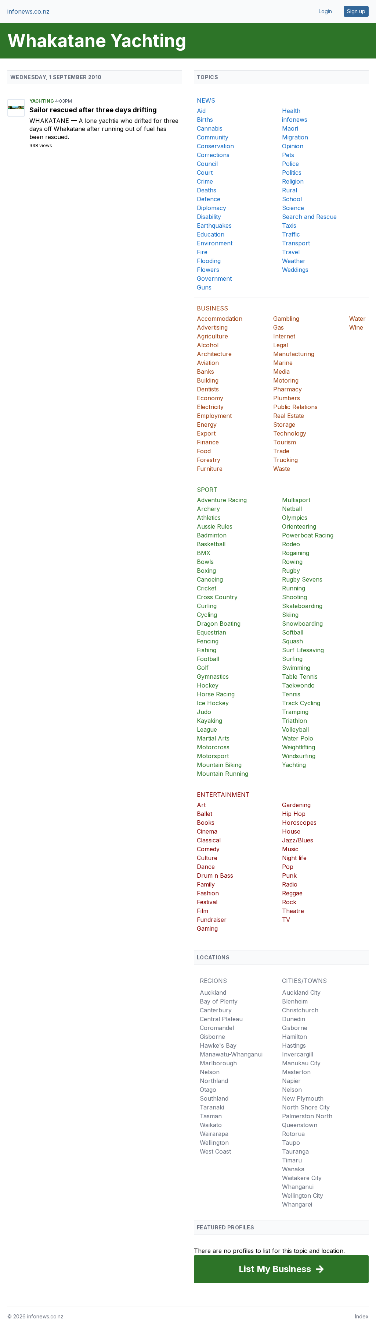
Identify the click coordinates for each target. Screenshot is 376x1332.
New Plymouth (302, 1098)
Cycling (207, 614)
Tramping (295, 711)
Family (206, 884)
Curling (207, 606)
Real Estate (288, 415)
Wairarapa (214, 1133)
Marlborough (218, 1063)
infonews (294, 119)
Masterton (296, 1072)
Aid (201, 110)
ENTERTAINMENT (223, 794)
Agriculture (212, 336)
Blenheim (295, 1001)
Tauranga (295, 1151)
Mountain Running (222, 773)
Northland (214, 1080)
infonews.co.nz (28, 11)
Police (290, 163)
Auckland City (301, 992)
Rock (289, 902)
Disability (209, 216)
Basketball (211, 544)
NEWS (206, 100)
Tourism (284, 442)
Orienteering (299, 526)
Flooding (209, 260)
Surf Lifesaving (303, 650)
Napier (291, 1080)
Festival (207, 902)
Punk (289, 875)
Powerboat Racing (307, 535)
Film (202, 910)
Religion (293, 181)
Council (207, 163)
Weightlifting (298, 747)
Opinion (292, 146)
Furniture (210, 468)
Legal (280, 345)
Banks (205, 371)
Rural (289, 190)
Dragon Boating (219, 623)
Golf (203, 667)
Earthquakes (214, 225)
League (207, 729)
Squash (292, 641)
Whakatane (50, 120)
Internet (284, 336)
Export (206, 433)
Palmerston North (307, 1116)
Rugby (291, 570)
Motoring (286, 380)
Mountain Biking (219, 764)
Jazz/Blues (297, 840)
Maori (290, 128)
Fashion (208, 893)
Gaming (207, 928)
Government (214, 278)
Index (362, 1316)
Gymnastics (213, 676)
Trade (281, 451)
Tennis (291, 694)
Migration (295, 137)
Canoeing (210, 579)
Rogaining (295, 553)
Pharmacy (287, 389)
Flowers (208, 269)
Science (293, 208)
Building (207, 380)
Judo (204, 711)
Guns (204, 287)
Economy (210, 398)
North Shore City (306, 1107)
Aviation (208, 362)
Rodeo (291, 544)
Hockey (207, 685)
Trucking (285, 459)
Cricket (206, 588)
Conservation (215, 146)
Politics (291, 172)
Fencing (207, 641)
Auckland (213, 992)
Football (208, 659)
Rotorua (293, 1133)
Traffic (291, 234)
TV (286, 919)
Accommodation (219, 318)
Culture (207, 858)
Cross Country (217, 597)
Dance (206, 866)
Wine (356, 327)
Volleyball (295, 729)
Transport (296, 243)
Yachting (42, 101)
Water (357, 318)
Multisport (296, 500)
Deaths (206, 190)
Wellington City (302, 1195)
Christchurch (300, 1010)
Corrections (213, 155)
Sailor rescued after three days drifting (93, 110)
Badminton (212, 535)
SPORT (207, 489)
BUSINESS (212, 308)
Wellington (214, 1142)
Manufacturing (293, 354)
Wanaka (293, 1169)
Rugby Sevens (302, 579)
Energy (207, 424)
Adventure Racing (222, 500)
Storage (284, 424)
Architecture (214, 354)
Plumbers (286, 398)
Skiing (290, 614)
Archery (208, 508)
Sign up (356, 11)
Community (212, 137)
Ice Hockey (213, 703)
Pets (288, 155)
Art (201, 805)
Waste (281, 468)
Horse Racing (216, 694)
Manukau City (301, 1063)
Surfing (292, 659)
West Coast (215, 1151)
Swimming (296, 667)
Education (210, 234)
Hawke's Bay (218, 1045)
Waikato (211, 1125)
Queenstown (299, 1125)
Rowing (292, 561)
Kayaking (209, 720)
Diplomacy (211, 208)
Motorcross (213, 747)
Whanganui (298, 1186)
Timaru (292, 1160)
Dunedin (293, 1019)
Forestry (208, 459)
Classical (209, 840)
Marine (283, 362)
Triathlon (294, 720)
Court (205, 172)
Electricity (210, 407)
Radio (289, 884)
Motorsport (213, 756)
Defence (208, 199)
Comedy (208, 849)
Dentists (208, 389)
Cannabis (210, 128)
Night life (294, 858)
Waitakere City (302, 1178)
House (291, 831)
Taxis (289, 225)
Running (293, 588)
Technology (289, 433)
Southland (214, 1098)
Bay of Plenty (219, 1001)
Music (290, 849)
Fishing (206, 650)
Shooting (294, 597)
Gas (278, 327)
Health (291, 110)
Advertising (212, 327)
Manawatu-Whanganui (231, 1054)
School (292, 199)
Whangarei (297, 1204)
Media (281, 371)
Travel (291, 252)
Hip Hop (294, 813)
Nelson (210, 1072)
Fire (202, 252)
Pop (287, 866)
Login (325, 11)
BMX (203, 553)
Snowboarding (302, 623)
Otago (208, 1089)
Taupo (291, 1142)
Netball (292, 508)
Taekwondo (298, 685)
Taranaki (212, 1107)
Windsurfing (298, 756)
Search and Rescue (309, 216)
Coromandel (217, 1027)
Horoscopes (299, 822)
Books (205, 822)
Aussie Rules (214, 526)
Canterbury (216, 1010)
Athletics (209, 517)
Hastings (294, 1045)
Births (205, 119)
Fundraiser (212, 919)
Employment (214, 415)
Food (204, 451)
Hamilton (294, 1036)
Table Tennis (300, 676)
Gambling (286, 318)
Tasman (211, 1116)
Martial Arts (213, 738)
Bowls (205, 561)
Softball (292, 632)
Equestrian (211, 632)
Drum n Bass (215, 875)
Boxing (206, 570)
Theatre (293, 910)
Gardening (296, 805)
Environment (214, 243)
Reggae (292, 893)
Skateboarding (302, 606)
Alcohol (207, 345)
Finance (208, 442)
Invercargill (297, 1054)
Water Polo (297, 738)
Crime (205, 181)
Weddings (295, 269)
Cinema (207, 831)
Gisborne (212, 1036)
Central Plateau (221, 1019)
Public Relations (295, 407)
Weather (294, 260)
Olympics (294, 517)
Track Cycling (301, 703)
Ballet (204, 813)
